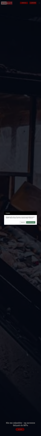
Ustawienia (23, 222)
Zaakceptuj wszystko (30, 222)
